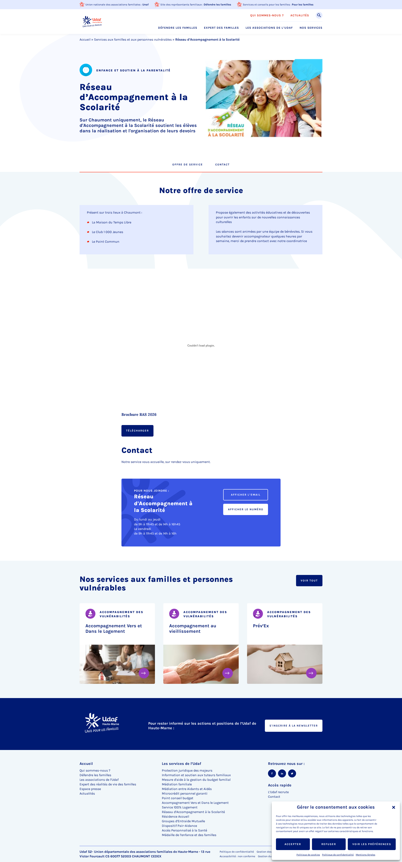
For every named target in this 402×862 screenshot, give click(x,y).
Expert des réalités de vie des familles (108, 784)
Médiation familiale (177, 784)
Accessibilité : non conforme (237, 856)
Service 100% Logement (179, 807)
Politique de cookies (308, 854)
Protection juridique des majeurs (187, 770)
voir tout (309, 580)
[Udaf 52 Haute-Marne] (92, 21)
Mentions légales (365, 854)
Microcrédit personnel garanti (184, 793)
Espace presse (90, 789)
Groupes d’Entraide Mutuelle (183, 821)
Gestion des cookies (269, 851)
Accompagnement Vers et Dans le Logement (113, 628)
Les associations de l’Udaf (269, 28)
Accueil (85, 39)
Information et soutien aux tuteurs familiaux (196, 775)
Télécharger (137, 430)
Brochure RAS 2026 (138, 414)
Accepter (293, 844)
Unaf (145, 4)
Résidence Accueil (175, 816)
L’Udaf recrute (278, 792)
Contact (222, 164)
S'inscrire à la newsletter (293, 725)
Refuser (328, 844)
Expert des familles (221, 28)
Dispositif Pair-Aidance (179, 826)
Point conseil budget (177, 798)
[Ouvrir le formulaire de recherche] (319, 15)
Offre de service (187, 164)
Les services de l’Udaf (181, 763)
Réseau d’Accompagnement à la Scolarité (193, 812)
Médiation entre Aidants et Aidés (187, 789)
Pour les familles (302, 4)
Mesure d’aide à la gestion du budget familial (196, 780)
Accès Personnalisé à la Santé (184, 830)
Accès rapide (279, 785)
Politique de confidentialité (338, 854)
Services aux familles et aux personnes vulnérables (133, 39)
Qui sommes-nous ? (267, 15)
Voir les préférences (371, 844)
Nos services (311, 28)
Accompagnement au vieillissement (192, 628)
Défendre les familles (217, 4)
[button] (394, 807)
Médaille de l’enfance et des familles (189, 835)
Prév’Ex (261, 626)
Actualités (299, 15)
